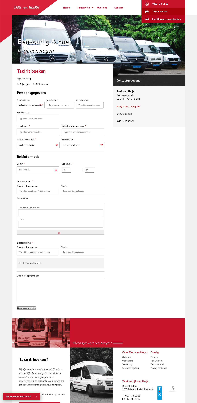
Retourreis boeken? (32, 263)
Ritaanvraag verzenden (26, 308)
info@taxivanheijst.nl (128, 106)
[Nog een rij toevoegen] (59, 233)
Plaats (64, 186)
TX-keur (154, 357)
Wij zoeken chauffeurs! (18, 396)
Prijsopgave (25, 84)
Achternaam (82, 100)
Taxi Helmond (157, 364)
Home (66, 7)
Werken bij (127, 364)
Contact (118, 7)
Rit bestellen (42, 84)
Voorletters (52, 100)
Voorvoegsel (23, 100)
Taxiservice (83, 7)
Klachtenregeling (130, 367)
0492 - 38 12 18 (160, 3)
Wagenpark (127, 360)
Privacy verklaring (158, 367)
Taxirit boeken (159, 11)
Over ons (102, 7)
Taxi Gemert (156, 360)
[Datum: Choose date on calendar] (18, 174)
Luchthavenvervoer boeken (166, 19)
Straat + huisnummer (27, 186)
